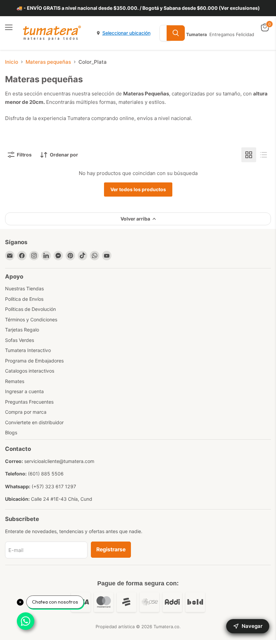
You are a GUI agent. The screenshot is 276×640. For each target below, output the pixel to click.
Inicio (11, 62)
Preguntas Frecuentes (29, 402)
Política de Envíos (24, 299)
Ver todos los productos (138, 189)
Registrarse (111, 549)
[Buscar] (176, 33)
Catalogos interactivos (29, 371)
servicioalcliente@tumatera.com (59, 461)
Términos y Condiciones (31, 319)
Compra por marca (25, 412)
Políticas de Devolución (30, 309)
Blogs (11, 432)
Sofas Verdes (19, 340)
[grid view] (248, 154)
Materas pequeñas (48, 62)
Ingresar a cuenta (24, 391)
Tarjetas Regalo (22, 329)
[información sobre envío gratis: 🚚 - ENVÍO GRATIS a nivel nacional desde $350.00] (138, 8)
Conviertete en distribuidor (34, 422)
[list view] (263, 154)
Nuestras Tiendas (24, 288)
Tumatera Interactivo (28, 350)
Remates (14, 381)
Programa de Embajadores (34, 360)
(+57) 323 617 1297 (54, 486)
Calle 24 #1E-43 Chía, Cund (61, 499)
